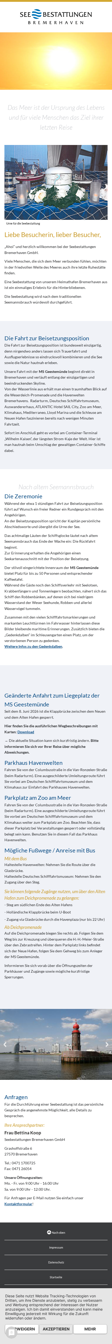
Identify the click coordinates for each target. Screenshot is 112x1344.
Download (25, 732)
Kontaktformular (18, 1204)
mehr (90, 1329)
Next (107, 1044)
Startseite (56, 1277)
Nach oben (58, 1232)
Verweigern (22, 1329)
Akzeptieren (56, 1329)
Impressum (56, 1247)
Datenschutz (56, 1262)
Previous (5, 1044)
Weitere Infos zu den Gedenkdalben (33, 646)
